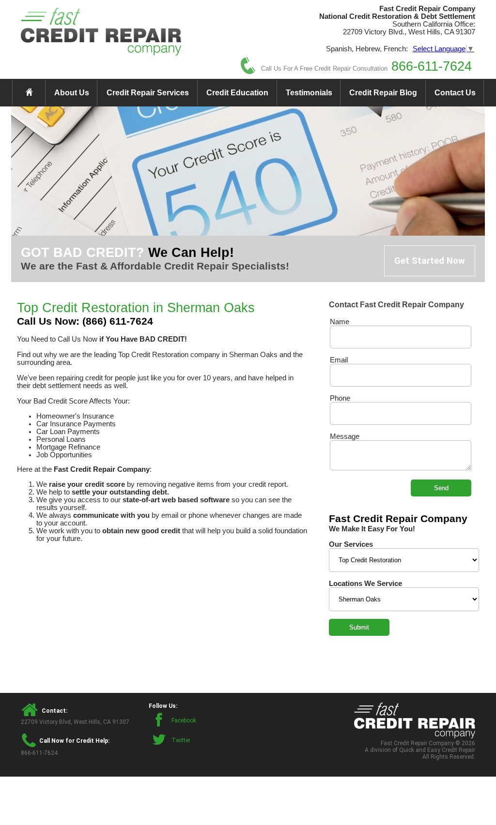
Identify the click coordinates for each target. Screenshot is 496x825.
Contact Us (455, 93)
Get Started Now (429, 260)
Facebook (183, 720)
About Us (71, 93)
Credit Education (237, 93)
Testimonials (309, 93)
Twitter (180, 740)
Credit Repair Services (148, 93)
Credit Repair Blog (383, 93)
